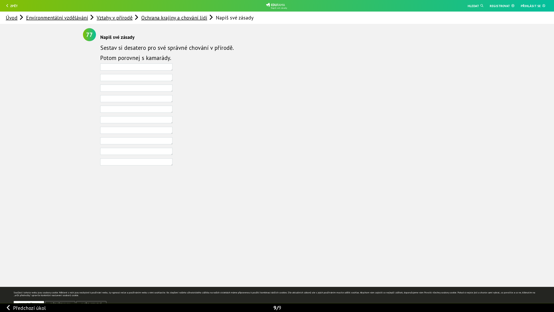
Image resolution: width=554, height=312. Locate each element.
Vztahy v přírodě (115, 17)
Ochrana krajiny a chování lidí (174, 17)
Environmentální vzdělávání (57, 17)
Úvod (11, 17)
